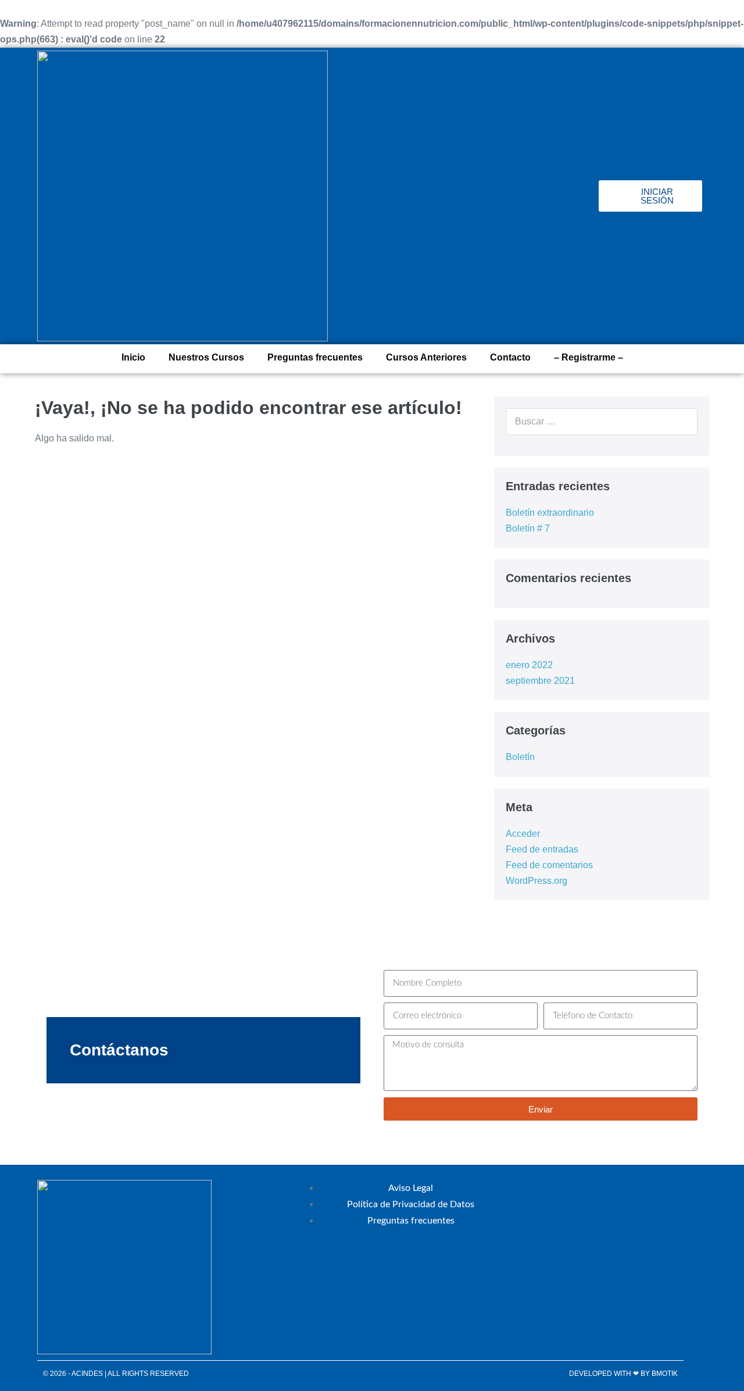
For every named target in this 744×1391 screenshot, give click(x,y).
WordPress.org (536, 881)
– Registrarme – (588, 357)
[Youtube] (584, 196)
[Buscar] (682, 421)
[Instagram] (552, 196)
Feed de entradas (542, 849)
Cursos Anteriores (426, 357)
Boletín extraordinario (550, 513)
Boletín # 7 (528, 528)
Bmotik (665, 1373)
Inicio (133, 357)
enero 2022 (529, 665)
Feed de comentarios (549, 865)
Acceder (523, 834)
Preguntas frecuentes (315, 357)
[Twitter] (520, 196)
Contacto (510, 357)
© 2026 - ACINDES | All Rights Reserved (116, 1373)
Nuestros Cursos (206, 357)
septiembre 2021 (540, 681)
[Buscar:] (602, 421)
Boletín (520, 757)
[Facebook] (488, 196)
